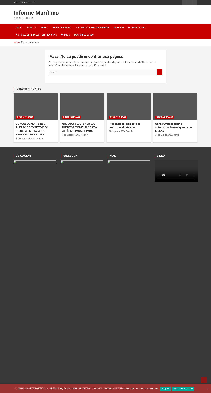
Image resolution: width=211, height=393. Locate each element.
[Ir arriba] (204, 380)
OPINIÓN (65, 35)
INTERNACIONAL (137, 27)
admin (40, 138)
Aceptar (165, 388)
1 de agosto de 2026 (71, 135)
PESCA (44, 27)
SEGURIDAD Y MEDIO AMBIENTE (92, 27)
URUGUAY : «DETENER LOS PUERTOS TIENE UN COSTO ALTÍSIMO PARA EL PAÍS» (79, 127)
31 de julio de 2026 (117, 131)
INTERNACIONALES (28, 89)
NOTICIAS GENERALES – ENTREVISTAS (36, 35)
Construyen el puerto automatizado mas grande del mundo (174, 127)
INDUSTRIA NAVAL (62, 27)
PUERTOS (32, 27)
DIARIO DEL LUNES (84, 35)
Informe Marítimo (36, 12)
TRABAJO (119, 27)
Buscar (159, 72)
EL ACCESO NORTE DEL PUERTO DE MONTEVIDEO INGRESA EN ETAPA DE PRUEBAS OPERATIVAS (32, 129)
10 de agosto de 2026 (25, 138)
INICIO (19, 27)
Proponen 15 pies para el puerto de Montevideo (124, 125)
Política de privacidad (183, 388)
